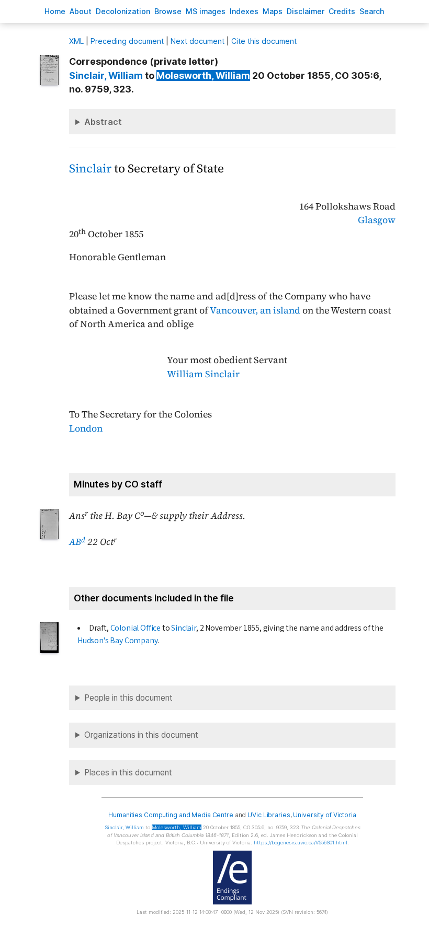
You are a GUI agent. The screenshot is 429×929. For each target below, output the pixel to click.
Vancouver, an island (255, 310)
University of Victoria (324, 815)
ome (54, 11)
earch (372, 11)
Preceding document (127, 41)
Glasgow (377, 220)
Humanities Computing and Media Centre (170, 815)
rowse (168, 11)
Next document (197, 41)
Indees (244, 11)
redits (342, 11)
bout (81, 11)
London (86, 428)
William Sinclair (203, 374)
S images (205, 11)
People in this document (128, 698)
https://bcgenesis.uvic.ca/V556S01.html (300, 842)
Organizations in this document (141, 735)
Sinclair (90, 168)
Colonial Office (135, 628)
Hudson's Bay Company (117, 640)
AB (77, 542)
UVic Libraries (268, 815)
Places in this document (128, 772)
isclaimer (305, 11)
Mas (273, 11)
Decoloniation (123, 11)
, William (106, 75)
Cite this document (264, 41)
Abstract (103, 122)
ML (76, 41)
